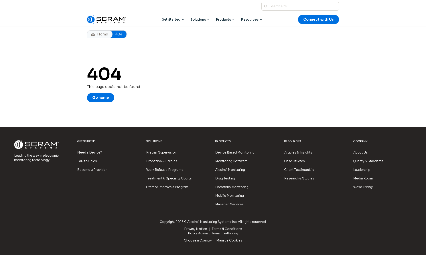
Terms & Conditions (227, 229)
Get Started (171, 19)
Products (223, 19)
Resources (249, 19)
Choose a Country (198, 240)
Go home (100, 97)
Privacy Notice (195, 229)
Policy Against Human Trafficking (213, 233)
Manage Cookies (229, 240)
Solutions (198, 19)
